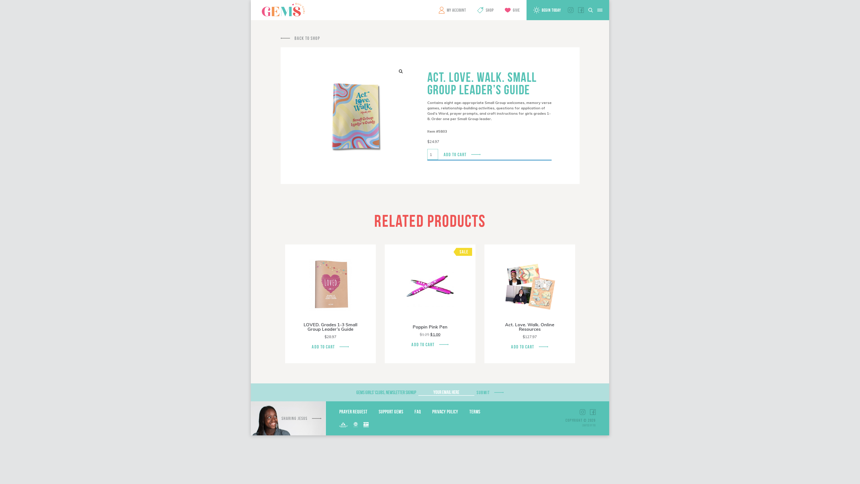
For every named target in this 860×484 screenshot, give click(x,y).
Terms (475, 411)
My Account (456, 10)
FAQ (418, 411)
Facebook (581, 10)
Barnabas (343, 424)
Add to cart (455, 154)
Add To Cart (323, 346)
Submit (483, 392)
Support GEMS (391, 411)
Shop (490, 10)
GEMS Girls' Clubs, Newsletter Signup (386, 392)
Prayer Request (353, 411)
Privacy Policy (445, 411)
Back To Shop (307, 38)
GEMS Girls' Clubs (283, 9)
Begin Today (551, 10)
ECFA (355, 424)
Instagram (571, 10)
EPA (366, 424)
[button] (401, 71)
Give (516, 10)
